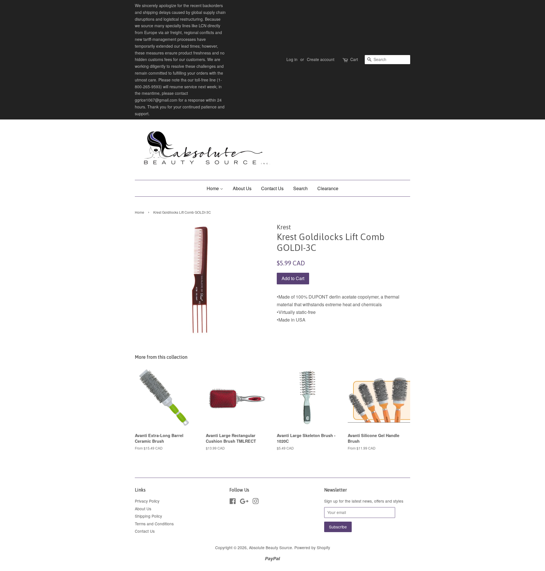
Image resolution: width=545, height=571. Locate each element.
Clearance (327, 188)
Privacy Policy (147, 501)
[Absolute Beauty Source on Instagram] (255, 502)
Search (300, 188)
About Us (242, 188)
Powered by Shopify (312, 547)
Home (213, 188)
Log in (291, 59)
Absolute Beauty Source (270, 547)
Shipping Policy (148, 516)
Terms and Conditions (154, 523)
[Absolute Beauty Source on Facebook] (232, 502)
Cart (354, 59)
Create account (320, 59)
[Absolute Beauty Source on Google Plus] (244, 502)
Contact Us (272, 188)
